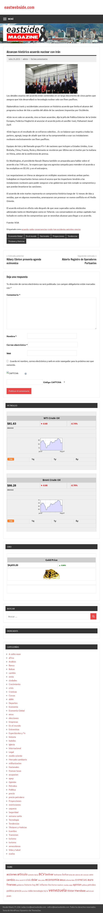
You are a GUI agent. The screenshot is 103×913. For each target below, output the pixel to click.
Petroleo (13, 785)
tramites (13, 831)
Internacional (15, 748)
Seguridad (13, 812)
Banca (11, 665)
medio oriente (15, 755)
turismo (12, 838)
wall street (90, 891)
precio (12, 793)
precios (77, 229)
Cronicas (13, 691)
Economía (13, 706)
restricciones (15, 804)
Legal (11, 752)
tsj (45, 890)
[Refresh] (25, 373)
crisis (11, 687)
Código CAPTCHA (52, 382)
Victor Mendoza (76, 890)
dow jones (41, 880)
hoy (33, 884)
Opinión (12, 782)
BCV (42, 874)
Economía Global (15, 236)
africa (11, 657)
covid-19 (22, 880)
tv (47, 891)
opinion (77, 884)
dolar (34, 879)
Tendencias (72, 236)
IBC (37, 884)
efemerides (70, 880)
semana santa (15, 816)
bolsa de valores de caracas (78, 875)
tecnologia (38, 890)
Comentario (13, 294)
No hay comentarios (39, 59)
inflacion (44, 884)
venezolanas (15, 846)
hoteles (12, 740)
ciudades (13, 680)
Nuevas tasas (15, 770)
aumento (31, 875)
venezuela (58, 890)
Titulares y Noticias (16, 241)
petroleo (70, 229)
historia (12, 736)
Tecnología (14, 819)
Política (12, 789)
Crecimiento (14, 684)
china (17, 880)
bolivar (49, 874)
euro (90, 879)
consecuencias (40, 229)
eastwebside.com (19, 7)
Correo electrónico (17, 344)
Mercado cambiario (18, 759)
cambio (12, 672)
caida (31, 229)
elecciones (14, 718)
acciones (12, 874)
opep (11, 778)
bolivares (58, 874)
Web (9, 353)
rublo (30, 890)
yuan (9, 895)
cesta (11, 676)
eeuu (11, 714)
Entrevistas (14, 729)
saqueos (12, 808)
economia (52, 879)
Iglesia (12, 744)
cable (91, 874)
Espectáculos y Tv (17, 733)
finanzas (11, 884)
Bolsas (12, 669)
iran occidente (59, 229)
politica (10, 890)
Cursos (12, 695)
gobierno (20, 885)
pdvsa (84, 885)
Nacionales (44, 236)
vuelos (12, 853)
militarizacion (15, 763)
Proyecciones (58, 236)
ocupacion (13, 774)
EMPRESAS (81, 879)
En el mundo (31, 236)
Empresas (13, 721)
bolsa (65, 874)
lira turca (52, 884)
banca (36, 875)
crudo (50, 229)
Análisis (12, 661)
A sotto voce (15, 654)
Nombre (11, 336)
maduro (60, 885)
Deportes (13, 703)
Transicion (13, 834)
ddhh (11, 699)
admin (25, 59)
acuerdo (25, 229)
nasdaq (66, 885)
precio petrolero (16, 797)
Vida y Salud (14, 849)
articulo (22, 874)
